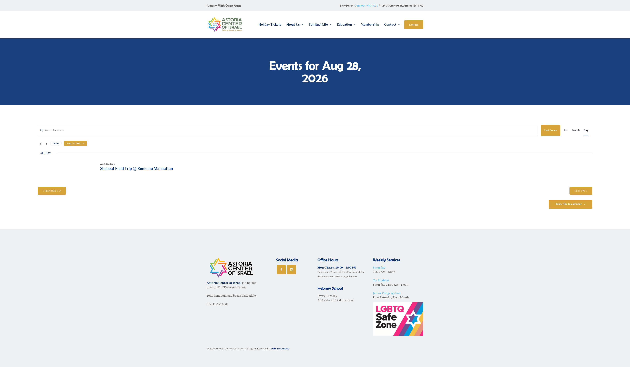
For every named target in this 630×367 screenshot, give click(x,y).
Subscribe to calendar (569, 204)
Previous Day (53, 191)
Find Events (550, 130)
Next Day (579, 191)
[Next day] (46, 144)
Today (56, 143)
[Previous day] (40, 144)
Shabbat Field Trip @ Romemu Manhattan (136, 168)
